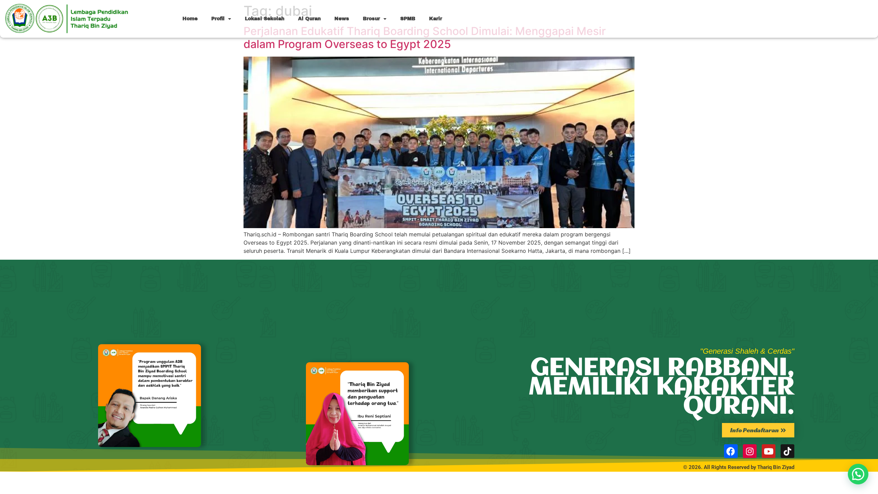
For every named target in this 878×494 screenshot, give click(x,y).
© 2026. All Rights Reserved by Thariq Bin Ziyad (738, 467)
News (341, 18)
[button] (858, 474)
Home (190, 18)
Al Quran (309, 18)
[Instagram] (750, 451)
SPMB (407, 18)
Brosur (371, 18)
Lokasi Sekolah (264, 18)
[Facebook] (731, 451)
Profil (218, 18)
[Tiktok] (787, 451)
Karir (435, 18)
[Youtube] (768, 451)
